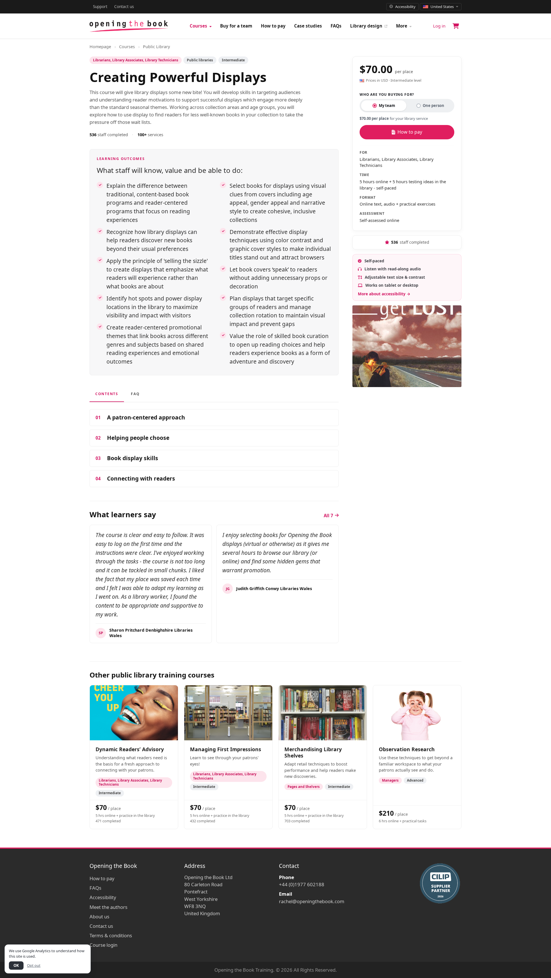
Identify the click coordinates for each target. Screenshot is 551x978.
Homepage (100, 46)
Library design (366, 26)
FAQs (336, 26)
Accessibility (103, 897)
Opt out (33, 965)
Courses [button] (199, 26)
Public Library (156, 46)
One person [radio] (433, 105)
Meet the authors (108, 907)
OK (16, 965)
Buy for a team (236, 26)
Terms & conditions (111, 935)
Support (100, 6)
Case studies (308, 26)
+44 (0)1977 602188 (301, 884)
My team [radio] (387, 105)
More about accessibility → (384, 293)
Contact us (124, 6)
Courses (127, 46)
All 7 (328, 515)
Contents (106, 393)
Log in (439, 26)
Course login (103, 945)
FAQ (135, 393)
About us (99, 916)
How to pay (273, 26)
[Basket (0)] (455, 26)
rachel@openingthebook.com (311, 901)
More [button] (402, 26)
